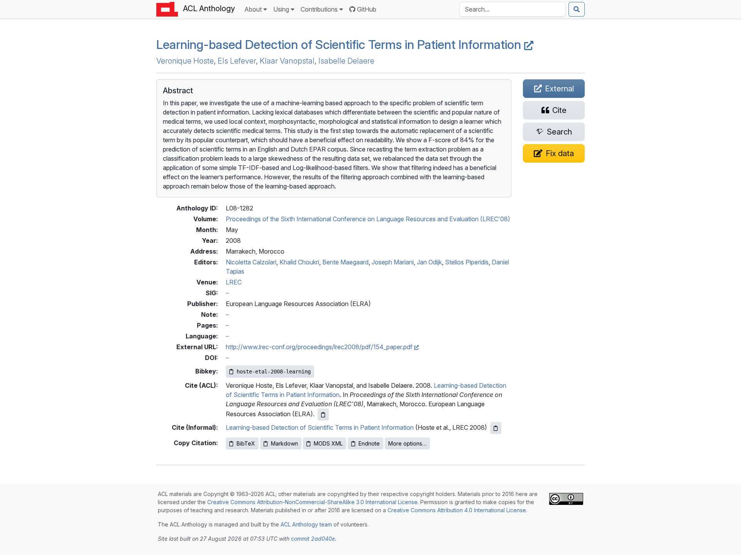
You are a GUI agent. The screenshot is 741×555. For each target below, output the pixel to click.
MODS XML (328, 443)
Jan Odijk (429, 262)
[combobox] (512, 9)
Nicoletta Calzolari (251, 262)
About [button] (253, 9)
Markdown (284, 443)
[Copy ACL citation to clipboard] (323, 414)
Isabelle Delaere (346, 61)
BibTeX (246, 443)
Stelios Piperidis (467, 262)
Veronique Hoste (185, 61)
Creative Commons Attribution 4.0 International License (456, 510)
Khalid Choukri (299, 262)
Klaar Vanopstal (287, 61)
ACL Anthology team (306, 524)
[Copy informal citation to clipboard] (495, 428)
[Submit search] (576, 9)
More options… (407, 443)
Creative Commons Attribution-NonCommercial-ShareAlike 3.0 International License (312, 502)
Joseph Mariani (393, 262)
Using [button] (281, 9)
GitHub (366, 9)
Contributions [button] (319, 9)
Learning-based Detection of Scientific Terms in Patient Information (340, 44)
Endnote (369, 443)
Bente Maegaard (345, 262)
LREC (234, 282)
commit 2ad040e (313, 538)
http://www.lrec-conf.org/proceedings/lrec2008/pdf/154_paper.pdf (320, 347)
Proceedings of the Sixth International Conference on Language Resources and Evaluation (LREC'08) (368, 219)
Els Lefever (237, 61)
